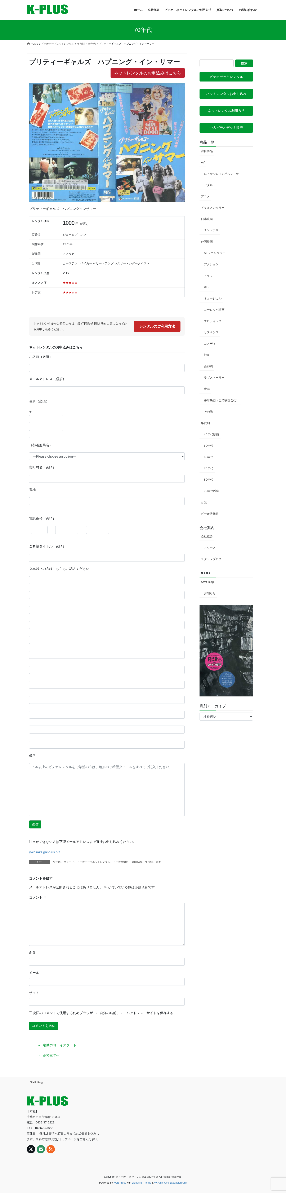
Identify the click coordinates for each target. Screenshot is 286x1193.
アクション (211, 264)
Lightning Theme (141, 1182)
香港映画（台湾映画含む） (221, 400)
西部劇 (208, 366)
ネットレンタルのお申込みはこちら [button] (147, 73)
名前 (32, 953)
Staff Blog (207, 582)
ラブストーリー (214, 377)
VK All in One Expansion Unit (170, 1182)
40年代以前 (211, 434)
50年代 (208, 445)
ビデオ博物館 (120, 861)
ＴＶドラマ (211, 230)
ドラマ (208, 275)
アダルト (210, 185)
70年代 (57, 861)
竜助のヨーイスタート (59, 1045)
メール (34, 972)
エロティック (213, 321)
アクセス (210, 547)
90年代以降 (211, 491)
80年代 (208, 479)
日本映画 (207, 219)
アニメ (205, 196)
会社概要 (207, 536)
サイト (34, 993)
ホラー (208, 287)
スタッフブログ (211, 559)
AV (203, 162)
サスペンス (211, 332)
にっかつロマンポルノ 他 (221, 173)
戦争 (207, 355)
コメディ (69, 861)
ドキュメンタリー (212, 207)
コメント (38, 897)
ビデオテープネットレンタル (93, 861)
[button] (226, 77)
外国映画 (137, 861)
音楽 (204, 502)
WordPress (119, 1182)
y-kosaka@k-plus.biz (44, 852)
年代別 (149, 861)
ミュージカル (213, 298)
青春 (158, 861)
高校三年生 (51, 1055)
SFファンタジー (214, 253)
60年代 (208, 457)
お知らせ (210, 593)
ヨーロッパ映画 (214, 309)
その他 (208, 411)
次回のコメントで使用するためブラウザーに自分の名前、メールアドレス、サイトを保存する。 (105, 1013)
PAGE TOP (275, 1153)
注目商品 (207, 151)
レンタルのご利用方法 (157, 326)
